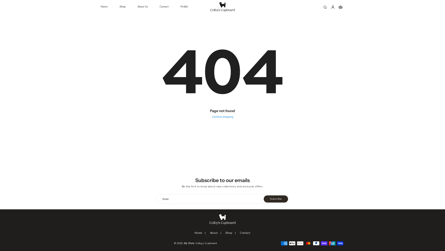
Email (165, 198)
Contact (245, 233)
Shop (228, 233)
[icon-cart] (340, 6)
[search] (325, 6)
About (214, 233)
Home (198, 233)
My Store (189, 243)
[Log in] (333, 7)
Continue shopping (222, 116)
